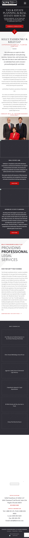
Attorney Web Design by (14, 534)
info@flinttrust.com (16, 520)
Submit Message (14, 484)
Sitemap (20, 531)
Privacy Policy (14, 531)
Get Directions (14, 505)
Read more (14, 183)
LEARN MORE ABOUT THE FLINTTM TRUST (10, 313)
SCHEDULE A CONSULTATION (14, 26)
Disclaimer (9, 531)
